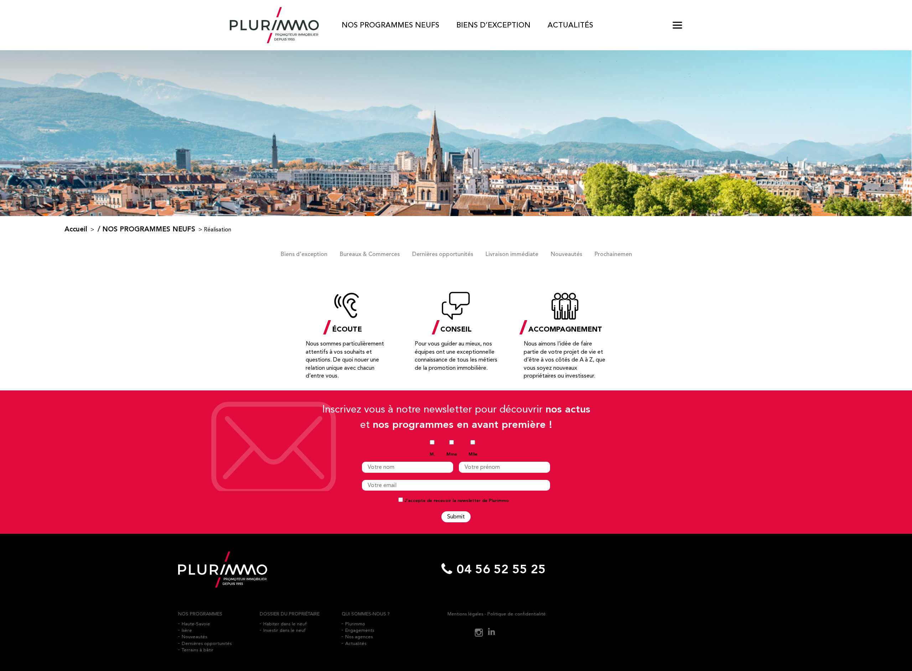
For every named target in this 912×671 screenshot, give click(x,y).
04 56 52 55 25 (501, 569)
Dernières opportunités (442, 254)
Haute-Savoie (196, 623)
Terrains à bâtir (197, 649)
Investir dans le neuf (284, 630)
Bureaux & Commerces (370, 254)
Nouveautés (566, 254)
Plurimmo (355, 623)
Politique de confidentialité (516, 613)
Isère (187, 630)
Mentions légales (465, 613)
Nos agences (359, 636)
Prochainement (614, 254)
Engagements (359, 630)
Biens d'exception (304, 254)
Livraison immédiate (512, 254)
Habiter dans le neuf (285, 623)
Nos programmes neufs (390, 25)
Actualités (570, 25)
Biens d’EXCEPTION (493, 25)
